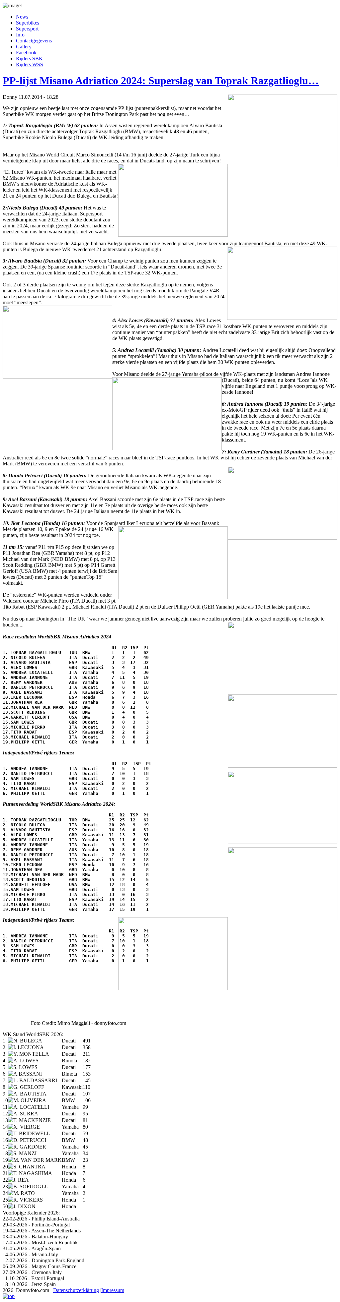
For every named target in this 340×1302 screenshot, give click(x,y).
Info (20, 34)
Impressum (112, 1290)
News (22, 17)
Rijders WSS (29, 64)
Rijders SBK (29, 58)
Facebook (26, 52)
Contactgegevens (34, 40)
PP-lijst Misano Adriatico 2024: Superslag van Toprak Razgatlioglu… (161, 81)
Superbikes (27, 23)
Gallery (24, 46)
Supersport (27, 28)
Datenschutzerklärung (76, 1290)
